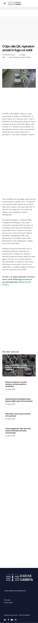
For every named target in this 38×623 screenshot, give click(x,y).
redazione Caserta (9, 55)
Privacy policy (8, 602)
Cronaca (28, 57)
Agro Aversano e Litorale (17, 57)
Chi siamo (7, 600)
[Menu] (5, 3)
